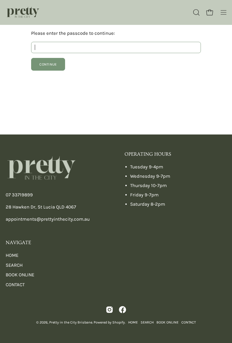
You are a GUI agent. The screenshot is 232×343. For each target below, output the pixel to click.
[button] (196, 12)
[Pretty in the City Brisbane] (23, 12)
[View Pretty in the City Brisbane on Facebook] (122, 309)
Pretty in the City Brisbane (70, 322)
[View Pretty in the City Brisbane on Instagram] (109, 309)
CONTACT (15, 284)
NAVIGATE (18, 243)
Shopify (118, 322)
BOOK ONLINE (20, 274)
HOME (12, 255)
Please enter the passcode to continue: (73, 33)
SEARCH (14, 265)
